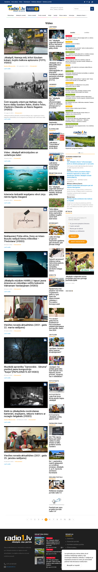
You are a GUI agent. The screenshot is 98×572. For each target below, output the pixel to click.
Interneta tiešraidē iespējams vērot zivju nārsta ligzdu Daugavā (24, 195)
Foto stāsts (14, 1)
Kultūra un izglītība (70, 88)
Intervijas (71, 15)
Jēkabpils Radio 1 (81, 15)
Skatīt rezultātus (78, 241)
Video (20, 1)
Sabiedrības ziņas (70, 57)
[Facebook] (87, 2)
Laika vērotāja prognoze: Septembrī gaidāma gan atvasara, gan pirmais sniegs (56, 240)
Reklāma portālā (47, 1)
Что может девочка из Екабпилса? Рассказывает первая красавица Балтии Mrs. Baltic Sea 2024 (56, 324)
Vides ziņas (69, 41)
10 (64, 519)
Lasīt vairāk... (7, 68)
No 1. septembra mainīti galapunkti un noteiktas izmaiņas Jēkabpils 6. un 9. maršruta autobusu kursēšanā (56, 467)
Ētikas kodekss (71, 547)
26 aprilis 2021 (8, 200)
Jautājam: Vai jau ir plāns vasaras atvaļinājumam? (56, 350)
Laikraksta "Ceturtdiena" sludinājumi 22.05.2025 (54, 166)
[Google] (89, 2)
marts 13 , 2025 (70, 283)
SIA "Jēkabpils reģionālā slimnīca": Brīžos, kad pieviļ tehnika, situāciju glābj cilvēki (56, 44)
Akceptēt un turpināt (73, 565)
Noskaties (7, 1)
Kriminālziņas (69, 71)
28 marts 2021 (8, 289)
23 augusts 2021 (8, 113)
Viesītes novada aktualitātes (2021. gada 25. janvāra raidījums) (25, 456)
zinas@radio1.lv (10, 566)
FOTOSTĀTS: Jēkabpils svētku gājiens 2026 (55, 417)
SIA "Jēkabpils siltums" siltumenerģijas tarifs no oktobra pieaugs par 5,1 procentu (55, 103)
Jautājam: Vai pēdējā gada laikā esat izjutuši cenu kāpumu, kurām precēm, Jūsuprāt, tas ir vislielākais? (56, 371)
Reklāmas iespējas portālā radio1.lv (56, 492)
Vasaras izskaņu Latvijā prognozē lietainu (76, 108)
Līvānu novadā (32, 15)
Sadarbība (70, 538)
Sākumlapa (11, 15)
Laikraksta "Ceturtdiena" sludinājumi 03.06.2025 (54, 145)
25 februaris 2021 (22, 419)
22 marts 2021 (8, 331)
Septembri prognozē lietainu (56, 123)
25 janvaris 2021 (8, 461)
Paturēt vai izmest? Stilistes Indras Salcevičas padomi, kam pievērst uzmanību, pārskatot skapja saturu (56, 265)
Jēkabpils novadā (21, 15)
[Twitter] (84, 2)
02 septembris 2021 (22, 66)
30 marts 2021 (8, 244)
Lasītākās (86, 32)
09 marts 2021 (8, 375)
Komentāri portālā (73, 541)
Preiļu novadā (42, 15)
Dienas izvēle (69, 110)
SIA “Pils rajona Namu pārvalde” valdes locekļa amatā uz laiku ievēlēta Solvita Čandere (55, 442)
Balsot (73, 236)
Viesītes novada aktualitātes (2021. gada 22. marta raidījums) (25, 326)
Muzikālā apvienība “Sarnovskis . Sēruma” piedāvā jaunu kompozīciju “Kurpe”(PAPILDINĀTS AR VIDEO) (25, 369)
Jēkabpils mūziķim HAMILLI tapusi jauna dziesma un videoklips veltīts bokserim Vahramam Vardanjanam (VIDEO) (25, 283)
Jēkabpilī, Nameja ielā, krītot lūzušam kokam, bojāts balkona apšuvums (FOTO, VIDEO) (25, 60)
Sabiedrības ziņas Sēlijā (71, 123)
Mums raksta (63, 15)
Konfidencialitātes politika (75, 544)
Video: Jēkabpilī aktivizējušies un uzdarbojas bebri (21, 153)
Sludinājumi (27, 1)
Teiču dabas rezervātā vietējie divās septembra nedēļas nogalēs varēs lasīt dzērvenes (56, 214)
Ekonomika (68, 35)
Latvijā (55, 15)
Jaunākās (72, 32)
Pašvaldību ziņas (70, 46)
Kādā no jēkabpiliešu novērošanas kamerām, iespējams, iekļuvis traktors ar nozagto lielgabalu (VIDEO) (25, 414)
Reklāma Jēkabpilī (36, 1)
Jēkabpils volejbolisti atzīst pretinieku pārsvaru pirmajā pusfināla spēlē (76, 278)
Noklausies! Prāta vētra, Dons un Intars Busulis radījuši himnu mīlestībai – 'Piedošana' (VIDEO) (24, 239)
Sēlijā (49, 15)
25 (69, 519)
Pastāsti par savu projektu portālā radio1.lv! (55, 509)
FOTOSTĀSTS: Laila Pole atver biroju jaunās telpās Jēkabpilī (56, 397)
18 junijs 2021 (8, 158)
